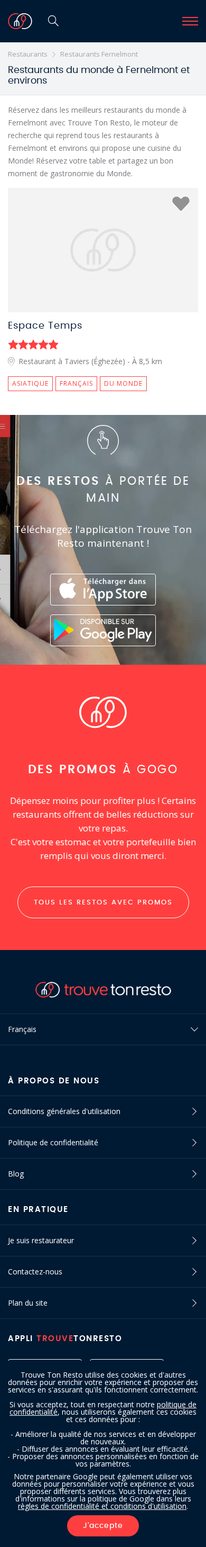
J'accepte (103, 1526)
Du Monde (123, 383)
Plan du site (28, 1303)
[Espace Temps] (103, 250)
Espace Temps (45, 326)
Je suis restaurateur (41, 1240)
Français (76, 383)
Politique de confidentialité (53, 1142)
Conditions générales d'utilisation (64, 1111)
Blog (16, 1174)
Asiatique (30, 383)
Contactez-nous (35, 1271)
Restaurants (28, 54)
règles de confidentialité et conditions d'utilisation (102, 1506)
